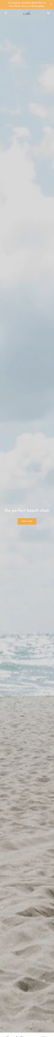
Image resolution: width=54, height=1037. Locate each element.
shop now (27, 521)
